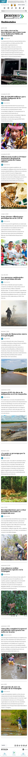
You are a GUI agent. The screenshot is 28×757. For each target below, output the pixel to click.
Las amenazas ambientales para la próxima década (12, 278)
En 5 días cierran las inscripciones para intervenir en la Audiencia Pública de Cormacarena (13, 33)
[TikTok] (23, 8)
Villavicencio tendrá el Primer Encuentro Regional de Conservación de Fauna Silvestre (13, 159)
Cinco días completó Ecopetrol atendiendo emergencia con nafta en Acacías (14, 630)
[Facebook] (4, 8)
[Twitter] (12, 8)
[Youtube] (16, 8)
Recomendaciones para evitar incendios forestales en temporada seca (13, 511)
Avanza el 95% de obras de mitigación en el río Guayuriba (14, 393)
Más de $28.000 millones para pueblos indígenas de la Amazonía (13, 98)
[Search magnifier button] (26, 11)
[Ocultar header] (25, 1)
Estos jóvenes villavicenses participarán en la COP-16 (12, 217)
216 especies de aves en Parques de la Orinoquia (11, 687)
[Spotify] (20, 8)
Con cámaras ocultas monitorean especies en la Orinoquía (12, 569)
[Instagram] (8, 8)
